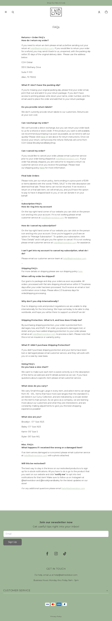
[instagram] (56, 553)
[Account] (99, 12)
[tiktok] (64, 553)
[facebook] (47, 553)
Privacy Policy (56, 616)
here (43, 137)
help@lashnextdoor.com (42, 48)
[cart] (106, 12)
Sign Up (12, 542)
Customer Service (16, 590)
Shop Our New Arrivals (56, 3)
